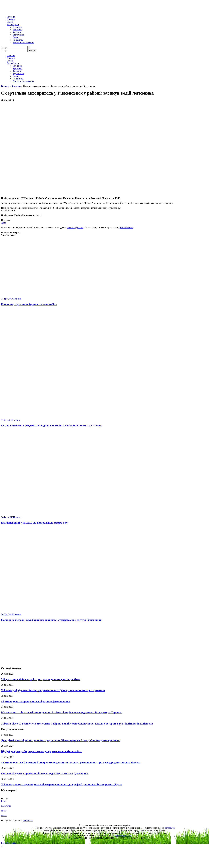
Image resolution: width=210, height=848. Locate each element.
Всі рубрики (13, 24)
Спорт (16, 37)
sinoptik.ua (28, 820)
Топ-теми (17, 27)
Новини (11, 19)
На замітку (18, 40)
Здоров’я (17, 32)
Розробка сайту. (8, 843)
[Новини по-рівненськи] (37, 12)
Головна (11, 17)
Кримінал (17, 29)
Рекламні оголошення (23, 42)
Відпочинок (18, 35)
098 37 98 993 (126, 227)
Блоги (10, 22)
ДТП (3, 222)
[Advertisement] (105, 644)
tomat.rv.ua (170, 828)
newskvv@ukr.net (75, 227)
